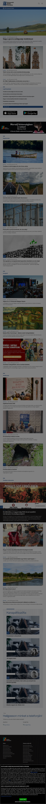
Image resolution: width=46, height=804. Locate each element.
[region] (23, 784)
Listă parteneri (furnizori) (6, 796)
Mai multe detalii (34, 772)
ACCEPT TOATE (23, 799)
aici (9, 780)
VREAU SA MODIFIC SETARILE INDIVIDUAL (22, 801)
